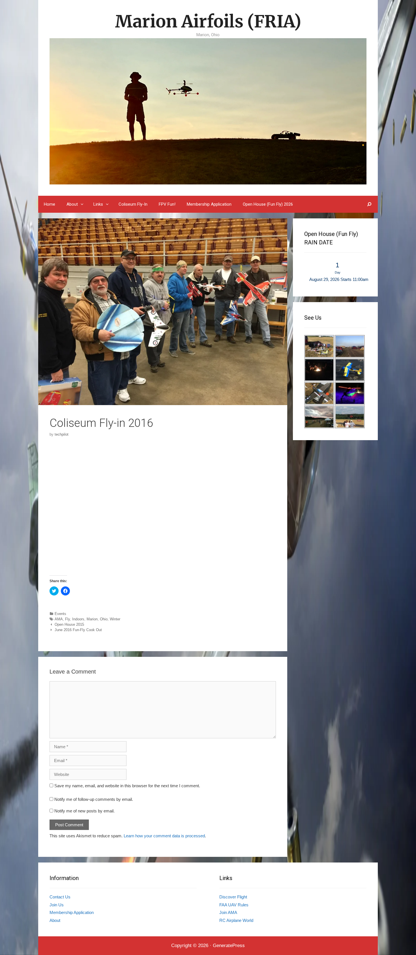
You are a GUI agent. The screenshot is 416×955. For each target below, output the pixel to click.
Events (60, 614)
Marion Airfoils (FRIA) (208, 21)
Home (49, 204)
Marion (92, 619)
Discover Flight (233, 896)
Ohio (104, 619)
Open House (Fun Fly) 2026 (268, 204)
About (72, 204)
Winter (115, 619)
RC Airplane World (236, 920)
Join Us (57, 904)
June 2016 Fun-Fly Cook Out (78, 630)
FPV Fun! (167, 204)
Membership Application (209, 204)
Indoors (78, 619)
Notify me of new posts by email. (84, 810)
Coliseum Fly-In (133, 204)
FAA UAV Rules (233, 904)
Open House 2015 (69, 624)
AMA (59, 619)
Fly (67, 619)
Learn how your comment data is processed (164, 835)
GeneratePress (229, 945)
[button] (83, 204)
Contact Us (60, 896)
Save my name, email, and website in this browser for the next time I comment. (127, 785)
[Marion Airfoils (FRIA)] (208, 110)
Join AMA (228, 912)
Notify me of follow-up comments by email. (93, 799)
